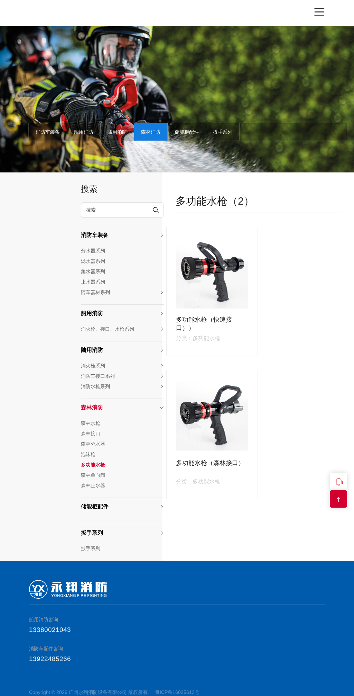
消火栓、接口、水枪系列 (107, 329)
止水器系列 (93, 282)
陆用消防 (117, 132)
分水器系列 (93, 250)
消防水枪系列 (95, 386)
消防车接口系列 (98, 376)
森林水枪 (90, 423)
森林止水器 (93, 485)
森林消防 (150, 132)
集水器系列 (93, 271)
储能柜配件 (187, 132)
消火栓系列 (93, 365)
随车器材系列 (95, 292)
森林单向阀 (93, 475)
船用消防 (83, 132)
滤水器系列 (93, 261)
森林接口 (90, 433)
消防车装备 (48, 132)
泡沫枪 (88, 454)
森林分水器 (93, 444)
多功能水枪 (93, 464)
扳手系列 (222, 132)
